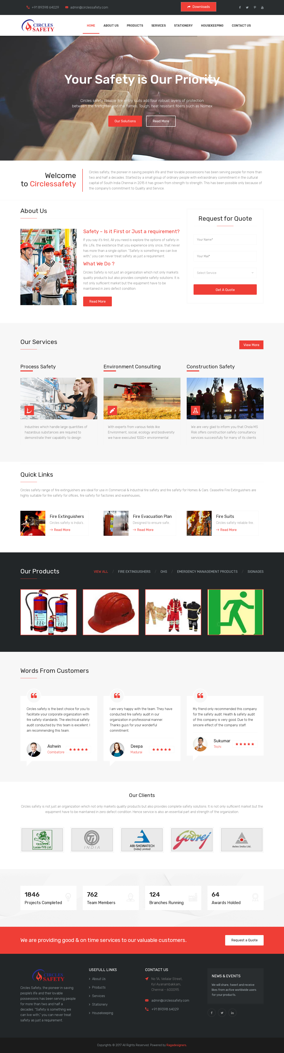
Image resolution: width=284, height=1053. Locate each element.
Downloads (201, 7)
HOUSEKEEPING (212, 25)
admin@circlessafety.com (89, 7)
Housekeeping (102, 1013)
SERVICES (158, 25)
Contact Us (241, 25)
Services (98, 996)
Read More (161, 121)
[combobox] (225, 273)
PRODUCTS (135, 25)
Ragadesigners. (177, 1045)
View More (251, 345)
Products (99, 987)
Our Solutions (125, 121)
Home (91, 25)
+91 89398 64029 (45, 7)
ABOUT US (111, 25)
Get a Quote (225, 290)
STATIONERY (183, 25)
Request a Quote (244, 940)
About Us (99, 979)
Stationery (100, 1004)
